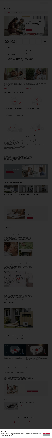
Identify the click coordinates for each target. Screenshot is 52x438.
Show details (2, 436)
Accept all (46, 433)
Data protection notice (8, 436)
